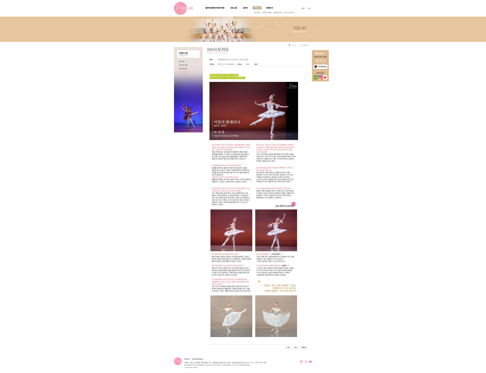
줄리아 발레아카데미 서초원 (180, 8)
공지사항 (257, 12)
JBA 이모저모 (289, 12)
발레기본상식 (277, 12)
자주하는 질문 (266, 12)
